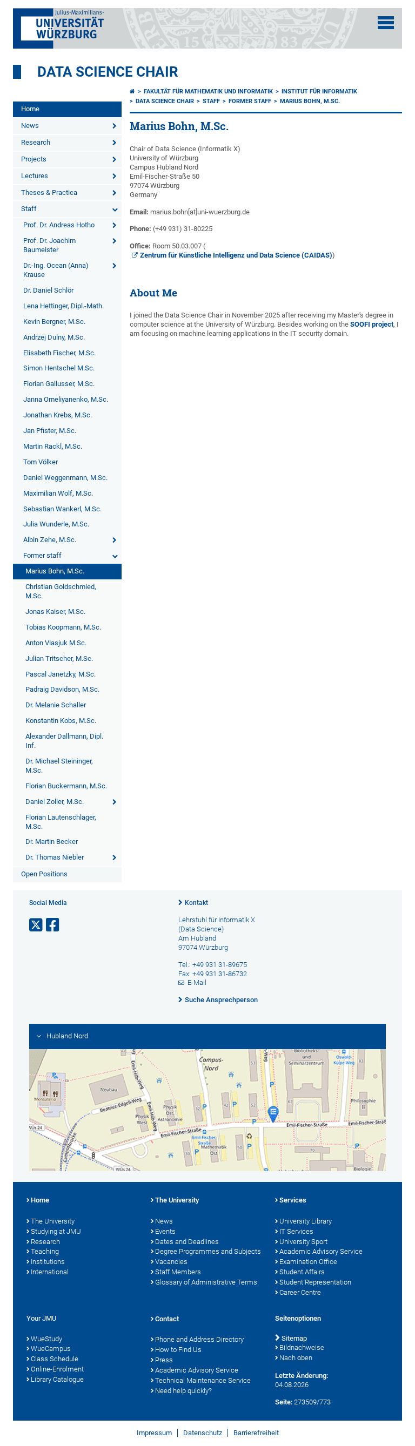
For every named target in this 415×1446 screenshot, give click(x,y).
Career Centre (300, 1292)
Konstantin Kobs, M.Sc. (60, 721)
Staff (29, 209)
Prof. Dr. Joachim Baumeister (49, 245)
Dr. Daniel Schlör (48, 290)
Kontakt (196, 903)
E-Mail (197, 982)
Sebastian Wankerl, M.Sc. (62, 509)
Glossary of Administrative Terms (206, 1282)
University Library (305, 1221)
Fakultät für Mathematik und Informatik (208, 91)
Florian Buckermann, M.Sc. (66, 786)
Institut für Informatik (319, 91)
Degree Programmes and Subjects (208, 1251)
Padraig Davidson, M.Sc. (62, 689)
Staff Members (178, 1272)
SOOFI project (371, 324)
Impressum (154, 1433)
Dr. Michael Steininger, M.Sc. (59, 765)
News (30, 125)
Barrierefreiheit (256, 1433)
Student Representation (315, 1282)
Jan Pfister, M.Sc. (49, 431)
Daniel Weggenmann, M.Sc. (65, 478)
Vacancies (171, 1262)
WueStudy (46, 1339)
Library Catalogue (57, 1379)
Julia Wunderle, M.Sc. (56, 524)
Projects (33, 159)
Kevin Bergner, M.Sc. (54, 321)
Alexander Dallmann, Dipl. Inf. (64, 740)
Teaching (45, 1251)
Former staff (42, 555)
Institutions (48, 1262)
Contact (167, 1319)
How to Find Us (178, 1350)
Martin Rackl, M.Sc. (52, 446)
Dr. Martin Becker (51, 841)
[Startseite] (132, 91)
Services (292, 1200)
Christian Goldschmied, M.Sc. (60, 591)
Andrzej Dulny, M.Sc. (54, 337)
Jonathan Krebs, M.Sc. (57, 415)
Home (30, 109)
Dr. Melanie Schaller (55, 705)
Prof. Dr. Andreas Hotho (59, 225)
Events (165, 1231)
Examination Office (308, 1262)
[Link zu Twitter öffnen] (36, 925)
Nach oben (295, 1358)
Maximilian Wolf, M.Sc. (58, 493)
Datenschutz (202, 1433)
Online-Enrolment (57, 1369)
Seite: (283, 1402)
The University (53, 1221)
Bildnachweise (301, 1347)
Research (35, 142)
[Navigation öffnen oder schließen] (386, 22)
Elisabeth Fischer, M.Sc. (59, 353)
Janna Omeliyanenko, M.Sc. (65, 399)
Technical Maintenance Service (203, 1380)
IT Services (296, 1231)
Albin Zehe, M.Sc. (49, 540)
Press (164, 1360)
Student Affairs (302, 1272)
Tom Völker (40, 462)
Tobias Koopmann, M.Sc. (63, 627)
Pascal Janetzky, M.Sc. (60, 674)
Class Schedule (54, 1359)
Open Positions (44, 874)
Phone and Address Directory (199, 1339)
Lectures (34, 176)
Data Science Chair (107, 72)
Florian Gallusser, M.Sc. (59, 384)
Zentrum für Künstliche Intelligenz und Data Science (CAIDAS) (236, 255)
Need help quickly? (183, 1391)
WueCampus (51, 1348)
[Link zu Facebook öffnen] (53, 925)
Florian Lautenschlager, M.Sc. (60, 821)
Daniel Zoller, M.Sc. (54, 802)
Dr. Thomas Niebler (54, 857)
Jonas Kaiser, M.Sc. (55, 611)
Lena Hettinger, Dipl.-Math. (63, 306)
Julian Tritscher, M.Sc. (59, 658)
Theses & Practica (49, 192)
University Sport (303, 1242)
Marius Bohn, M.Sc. (54, 571)
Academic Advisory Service (321, 1251)
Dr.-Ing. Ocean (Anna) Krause (56, 270)
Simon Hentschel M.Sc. (59, 368)
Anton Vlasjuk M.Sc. (55, 643)
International (50, 1272)
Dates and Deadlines (187, 1242)
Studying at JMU (56, 1231)
